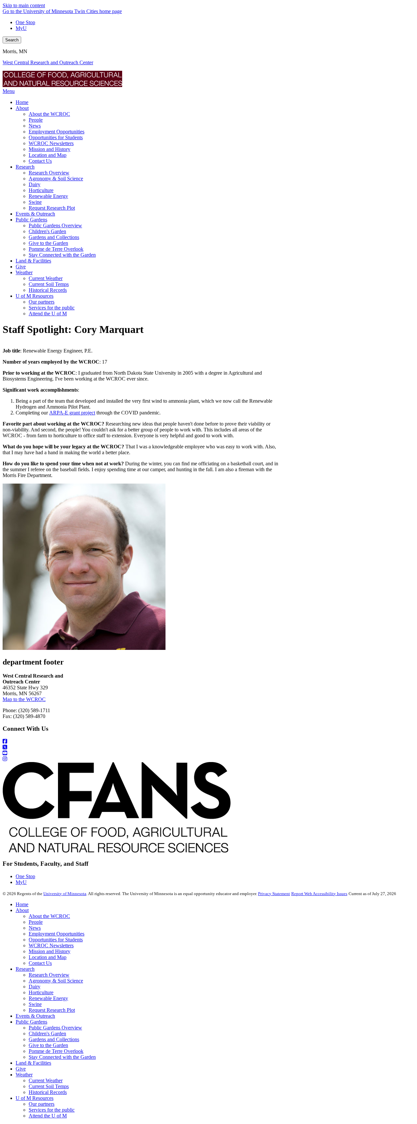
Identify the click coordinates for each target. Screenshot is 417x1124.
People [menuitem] (36, 120)
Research (25, 969)
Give (21, 1069)
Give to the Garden (48, 1045)
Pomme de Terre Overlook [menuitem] (56, 249)
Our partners (41, 1104)
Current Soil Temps (49, 1086)
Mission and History (49, 951)
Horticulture (41, 992)
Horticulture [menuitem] (41, 190)
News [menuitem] (35, 125)
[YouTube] (208, 753)
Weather (24, 1074)
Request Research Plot (52, 1010)
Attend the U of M (48, 1115)
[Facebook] (208, 741)
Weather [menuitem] (24, 272)
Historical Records (48, 1092)
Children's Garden (47, 1033)
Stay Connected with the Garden (62, 1057)
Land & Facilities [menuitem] (33, 260)
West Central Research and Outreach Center (48, 62)
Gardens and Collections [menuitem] (54, 237)
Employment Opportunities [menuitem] (56, 131)
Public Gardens (31, 1022)
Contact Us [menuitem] (40, 161)
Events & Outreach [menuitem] (35, 214)
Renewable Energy (48, 998)
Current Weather (46, 1080)
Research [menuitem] (25, 167)
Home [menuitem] (22, 102)
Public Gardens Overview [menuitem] (55, 225)
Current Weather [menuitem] (46, 278)
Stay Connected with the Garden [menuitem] (62, 255)
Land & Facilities (33, 1063)
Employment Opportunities (56, 934)
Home (22, 904)
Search (12, 39)
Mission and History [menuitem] (49, 149)
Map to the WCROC (24, 699)
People (36, 922)
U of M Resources (34, 1098)
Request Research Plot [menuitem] (52, 208)
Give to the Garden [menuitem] (48, 243)
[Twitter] (208, 747)
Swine (35, 1004)
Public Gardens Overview (55, 1027)
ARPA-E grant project (72, 412)
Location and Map (47, 957)
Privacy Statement (274, 893)
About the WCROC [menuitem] (49, 114)
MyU (21, 28)
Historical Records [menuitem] (48, 290)
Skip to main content (24, 5)
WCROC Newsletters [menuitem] (51, 143)
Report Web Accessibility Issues (319, 893)
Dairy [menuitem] (34, 184)
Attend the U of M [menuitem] (48, 313)
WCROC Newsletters (51, 945)
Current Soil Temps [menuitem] (49, 284)
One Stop (25, 22)
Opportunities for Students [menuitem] (56, 137)
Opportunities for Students (56, 939)
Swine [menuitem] (35, 202)
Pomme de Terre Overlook (56, 1051)
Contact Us (40, 963)
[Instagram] (208, 759)
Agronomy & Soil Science (56, 980)
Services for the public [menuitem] (52, 307)
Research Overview (49, 975)
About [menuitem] (22, 108)
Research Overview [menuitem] (49, 172)
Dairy (34, 986)
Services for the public (52, 1110)
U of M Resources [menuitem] (34, 296)
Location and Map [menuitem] (47, 155)
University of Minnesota (64, 893)
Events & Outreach (35, 1016)
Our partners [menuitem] (41, 302)
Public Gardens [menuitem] (31, 219)
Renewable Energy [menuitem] (48, 196)
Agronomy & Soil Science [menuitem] (56, 178)
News (35, 928)
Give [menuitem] (21, 266)
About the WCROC (49, 916)
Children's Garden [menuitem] (47, 231)
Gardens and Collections (54, 1039)
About (22, 910)
